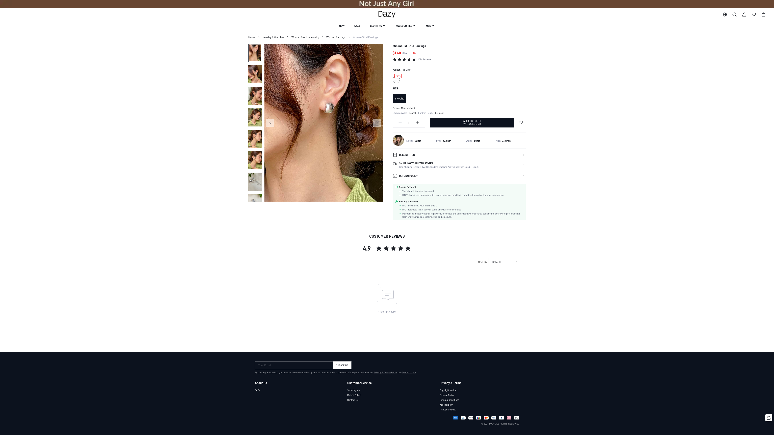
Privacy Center (447, 395)
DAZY (257, 390)
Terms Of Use (409, 372)
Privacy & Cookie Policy (385, 372)
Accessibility (446, 404)
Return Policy (354, 395)
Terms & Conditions (449, 400)
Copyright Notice (448, 390)
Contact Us (353, 400)
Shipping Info (353, 390)
